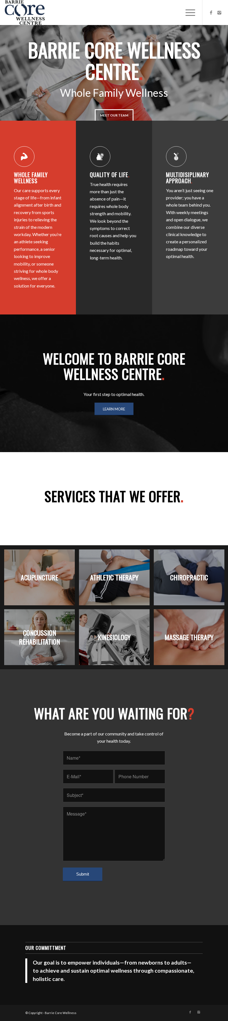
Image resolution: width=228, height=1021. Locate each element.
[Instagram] (219, 12)
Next (215, 73)
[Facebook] (211, 12)
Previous (12, 73)
